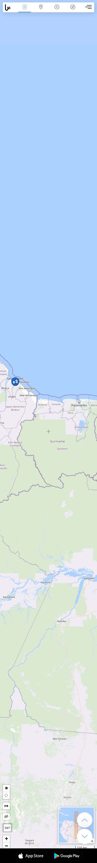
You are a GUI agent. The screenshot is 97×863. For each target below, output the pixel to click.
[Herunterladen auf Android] (67, 856)
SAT (7, 828)
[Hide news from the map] (6, 816)
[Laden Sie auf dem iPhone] (31, 856)
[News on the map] (9, 7)
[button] (15, 381)
